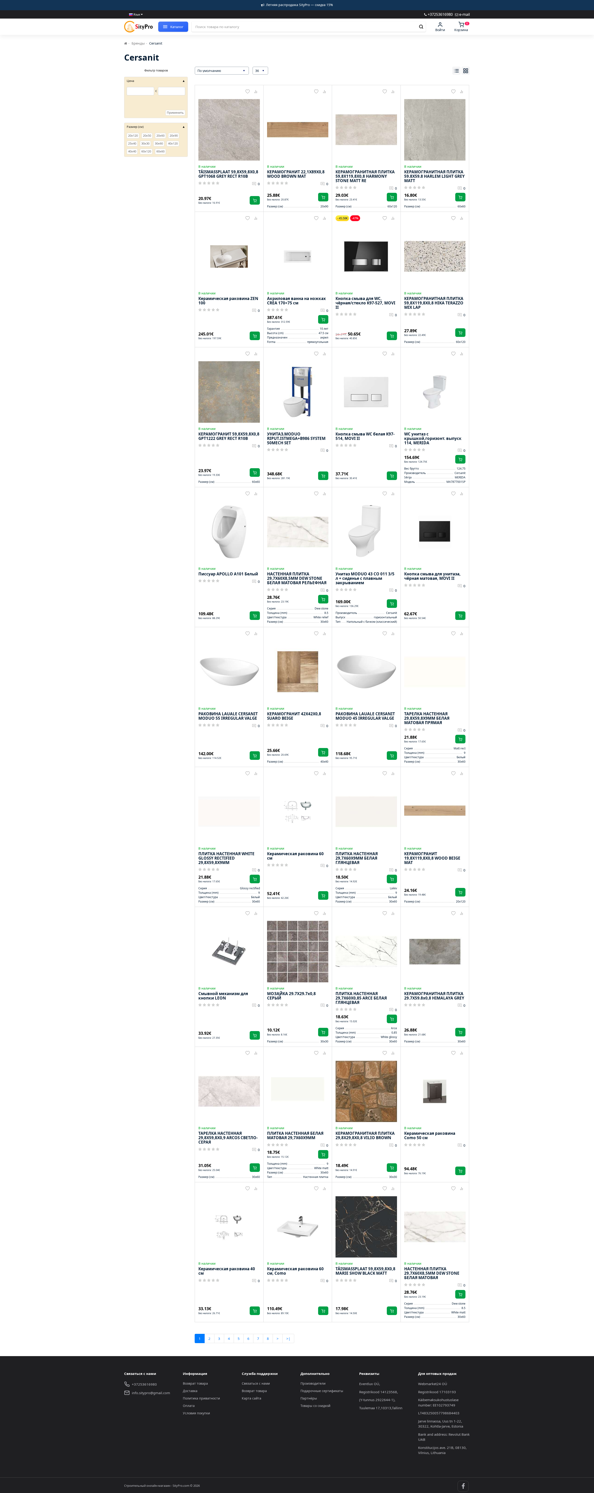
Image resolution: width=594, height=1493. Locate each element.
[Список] (456, 71)
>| (288, 1338)
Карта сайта (251, 1398)
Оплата (189, 1405)
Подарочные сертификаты (321, 1391)
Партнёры (308, 1398)
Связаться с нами (256, 1383)
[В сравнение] (256, 91)
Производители (313, 1383)
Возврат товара (195, 1383)
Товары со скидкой (315, 1405)
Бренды (138, 43)
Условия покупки (196, 1413)
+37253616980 (440, 14)
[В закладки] (248, 91)
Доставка (190, 1391)
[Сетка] (466, 71)
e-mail (464, 14)
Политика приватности (201, 1398)
